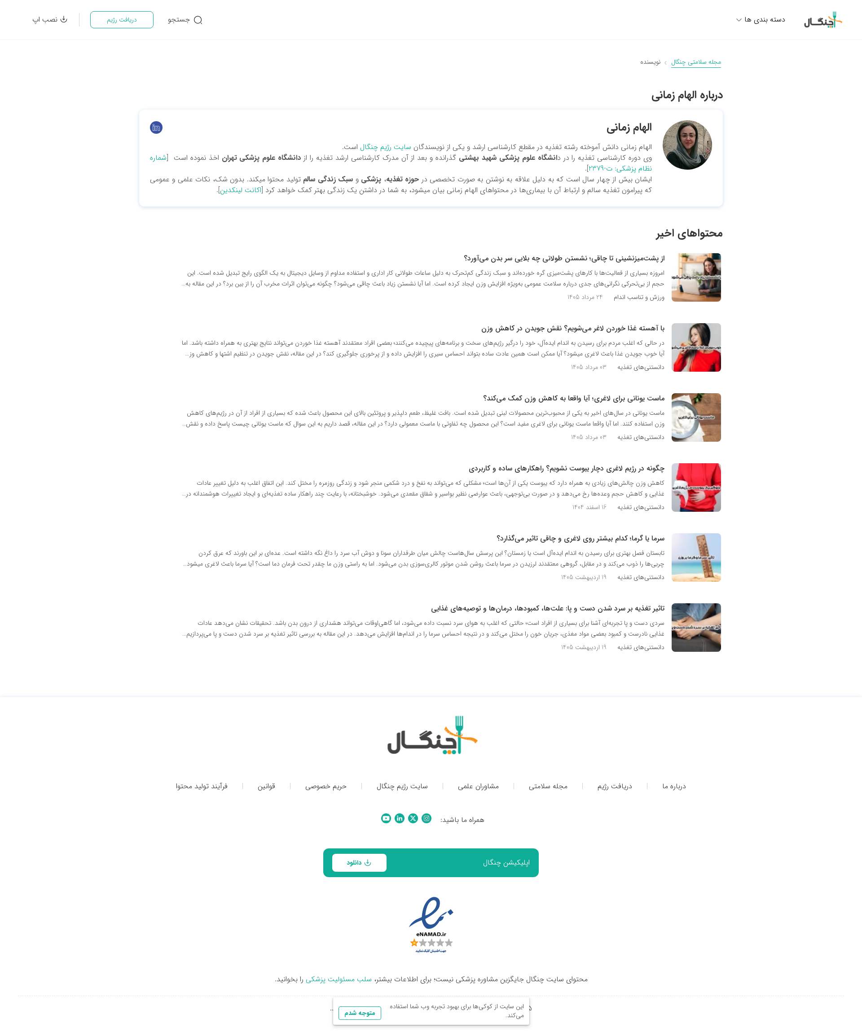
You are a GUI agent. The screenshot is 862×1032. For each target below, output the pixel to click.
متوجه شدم (359, 1013)
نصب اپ (44, 19)
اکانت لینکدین (240, 190)
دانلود (354, 863)
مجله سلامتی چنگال (696, 62)
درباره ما (674, 786)
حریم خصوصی (326, 786)
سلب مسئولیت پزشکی (339, 979)
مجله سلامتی (548, 786)
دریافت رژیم (122, 20)
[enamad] (431, 925)
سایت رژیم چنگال (385, 147)
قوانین (266, 786)
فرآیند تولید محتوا (202, 786)
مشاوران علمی (478, 786)
